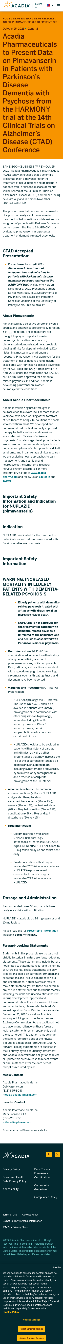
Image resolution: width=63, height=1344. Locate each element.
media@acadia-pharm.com (20, 1094)
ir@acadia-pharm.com (17, 1122)
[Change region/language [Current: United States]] (49, 5)
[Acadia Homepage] (16, 5)
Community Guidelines (41, 1187)
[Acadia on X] (57, 1154)
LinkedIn (44, 476)
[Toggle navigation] (58, 5)
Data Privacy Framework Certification (42, 1173)
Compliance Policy (45, 1197)
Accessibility (11, 1189)
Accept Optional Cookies (31, 1338)
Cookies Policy (30, 1214)
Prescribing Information (42, 930)
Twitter (7, 481)
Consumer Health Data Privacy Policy (15, 1179)
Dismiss (57, 1267)
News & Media (39, 5)
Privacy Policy (11, 1169)
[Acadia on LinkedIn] (49, 1154)
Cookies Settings (31, 1320)
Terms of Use (10, 1214)
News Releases (44, 18)
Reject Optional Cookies (31, 1329)
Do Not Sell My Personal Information (22, 1221)
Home (6, 18)
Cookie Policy (11, 1312)
